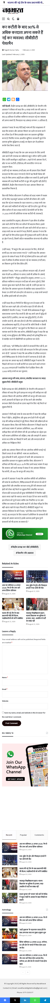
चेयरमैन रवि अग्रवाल (25, 553)
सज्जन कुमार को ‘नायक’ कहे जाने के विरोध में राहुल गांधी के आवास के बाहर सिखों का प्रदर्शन (33, 897)
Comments (39, 835)
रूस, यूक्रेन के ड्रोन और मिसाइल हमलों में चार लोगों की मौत (36, 587)
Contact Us (7, 988)
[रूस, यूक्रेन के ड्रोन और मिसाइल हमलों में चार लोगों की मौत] (37, 576)
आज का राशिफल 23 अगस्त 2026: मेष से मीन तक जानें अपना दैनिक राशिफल (11, 588)
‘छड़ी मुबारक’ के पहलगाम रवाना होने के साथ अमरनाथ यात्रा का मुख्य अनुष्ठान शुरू (32, 931)
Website (5, 701)
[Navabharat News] (13, 11)
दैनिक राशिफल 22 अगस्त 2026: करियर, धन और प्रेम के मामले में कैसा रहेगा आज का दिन (33, 944)
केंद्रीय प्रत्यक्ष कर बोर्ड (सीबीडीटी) (25, 547)
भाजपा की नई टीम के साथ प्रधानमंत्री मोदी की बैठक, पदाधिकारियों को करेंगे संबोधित (12, 615)
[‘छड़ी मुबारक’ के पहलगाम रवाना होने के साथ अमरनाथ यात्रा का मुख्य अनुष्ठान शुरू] (9, 933)
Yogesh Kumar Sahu (11, 50)
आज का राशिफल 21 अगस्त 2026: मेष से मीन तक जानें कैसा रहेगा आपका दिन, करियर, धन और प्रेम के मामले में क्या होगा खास (33, 960)
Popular (23, 835)
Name (5, 677)
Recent (9, 835)
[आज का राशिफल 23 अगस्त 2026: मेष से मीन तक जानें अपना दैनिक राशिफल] (13, 576)
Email (4, 689)
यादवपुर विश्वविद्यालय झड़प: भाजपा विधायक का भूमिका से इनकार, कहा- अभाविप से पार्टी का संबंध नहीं (36, 617)
